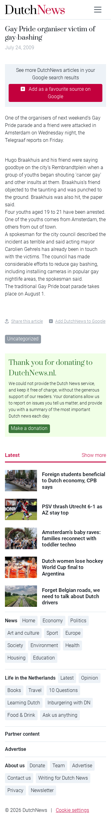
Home (28, 621)
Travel (35, 690)
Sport (52, 633)
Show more (94, 455)
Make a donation (29, 428)
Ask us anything (60, 715)
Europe (72, 633)
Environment (44, 645)
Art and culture (23, 633)
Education (44, 658)
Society (15, 645)
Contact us (19, 778)
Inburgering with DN (68, 703)
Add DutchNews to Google (80, 321)
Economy (53, 621)
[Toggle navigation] (97, 9)
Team (58, 766)
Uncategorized (23, 339)
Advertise (82, 766)
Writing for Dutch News (63, 778)
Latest (12, 455)
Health (72, 645)
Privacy (15, 790)
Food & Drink (21, 715)
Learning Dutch (23, 703)
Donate (37, 766)
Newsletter (42, 790)
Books (14, 690)
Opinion (89, 678)
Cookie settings (72, 810)
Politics (78, 621)
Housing (16, 658)
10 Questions (63, 690)
